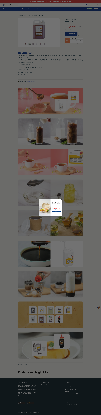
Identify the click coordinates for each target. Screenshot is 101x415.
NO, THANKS (56, 213)
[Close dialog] (61, 199)
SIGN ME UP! (56, 211)
